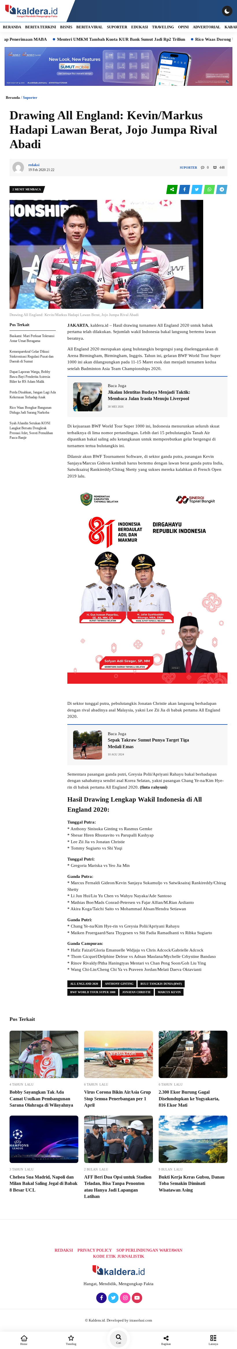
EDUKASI (139, 27)
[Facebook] (101, 1298)
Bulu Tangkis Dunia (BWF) (161, 983)
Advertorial (207, 27)
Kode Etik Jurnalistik (118, 1256)
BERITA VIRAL (89, 27)
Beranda (13, 97)
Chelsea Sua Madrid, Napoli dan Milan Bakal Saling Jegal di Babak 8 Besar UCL (43, 1183)
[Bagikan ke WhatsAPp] (209, 189)
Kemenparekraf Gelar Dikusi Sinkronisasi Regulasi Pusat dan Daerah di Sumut (31, 356)
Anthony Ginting (119, 983)
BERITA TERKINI (40, 27)
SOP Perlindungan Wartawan (149, 1250)
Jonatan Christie (136, 992)
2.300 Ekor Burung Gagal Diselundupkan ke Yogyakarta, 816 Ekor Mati (189, 1099)
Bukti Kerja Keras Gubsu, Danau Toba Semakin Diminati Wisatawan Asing (192, 1183)
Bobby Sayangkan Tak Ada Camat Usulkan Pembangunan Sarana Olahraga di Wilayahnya (41, 1099)
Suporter (30, 97)
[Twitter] (112, 1298)
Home (23, 1344)
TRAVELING (163, 27)
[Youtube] (136, 1298)
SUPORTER (117, 27)
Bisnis (66, 27)
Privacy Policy (94, 1250)
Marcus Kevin (169, 992)
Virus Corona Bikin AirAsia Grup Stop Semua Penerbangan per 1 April (117, 1099)
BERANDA (12, 27)
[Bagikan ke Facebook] (185, 189)
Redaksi (64, 1250)
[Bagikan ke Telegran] (221, 189)
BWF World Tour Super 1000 (92, 992)
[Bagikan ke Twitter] (197, 189)
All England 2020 (84, 983)
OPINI (183, 27)
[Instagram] (124, 1298)
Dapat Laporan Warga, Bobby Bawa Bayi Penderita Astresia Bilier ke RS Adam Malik (30, 377)
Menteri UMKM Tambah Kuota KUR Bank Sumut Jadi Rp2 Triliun (92, 39)
